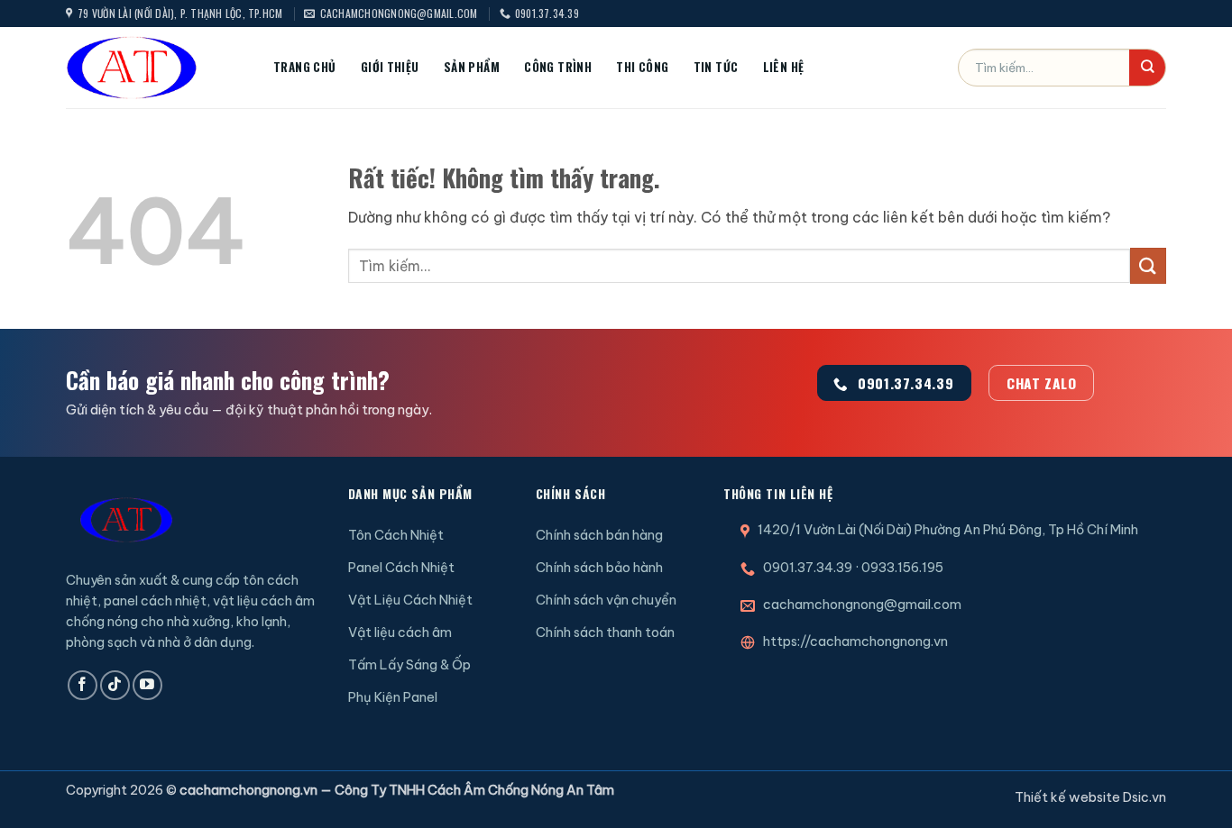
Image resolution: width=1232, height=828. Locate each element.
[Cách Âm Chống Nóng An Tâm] (156, 67)
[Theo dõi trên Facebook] (82, 685)
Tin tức (716, 67)
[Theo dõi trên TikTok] (115, 685)
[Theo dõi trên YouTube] (147, 685)
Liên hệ (783, 67)
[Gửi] (1147, 68)
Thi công (642, 67)
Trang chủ (304, 67)
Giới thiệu (390, 67)
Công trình (558, 67)
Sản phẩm (472, 67)
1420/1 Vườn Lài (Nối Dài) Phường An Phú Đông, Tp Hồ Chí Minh (948, 530)
